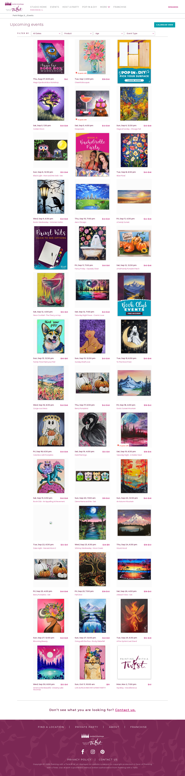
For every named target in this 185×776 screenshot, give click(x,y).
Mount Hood (122, 548)
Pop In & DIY (89, 7)
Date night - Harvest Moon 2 (44, 548)
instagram (93, 751)
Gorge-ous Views (40, 408)
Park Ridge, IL (36, 10)
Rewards (173, 7)
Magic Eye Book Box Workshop (46, 82)
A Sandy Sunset (123, 222)
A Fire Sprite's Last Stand (127, 641)
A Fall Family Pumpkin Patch (128, 269)
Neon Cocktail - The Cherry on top (47, 315)
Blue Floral (121, 176)
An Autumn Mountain (125, 501)
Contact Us (108, 759)
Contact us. (125, 710)
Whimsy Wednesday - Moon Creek (89, 548)
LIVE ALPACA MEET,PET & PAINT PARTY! (90, 688)
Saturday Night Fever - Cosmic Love (89, 315)
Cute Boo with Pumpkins (43, 455)
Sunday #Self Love (82, 362)
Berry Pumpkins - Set (41, 595)
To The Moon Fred (124, 362)
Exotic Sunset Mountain (126, 408)
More (103, 7)
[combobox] (46, 33)
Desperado (79, 129)
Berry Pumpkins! (81, 408)
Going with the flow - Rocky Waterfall (90, 641)
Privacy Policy (79, 759)
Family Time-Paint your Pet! (44, 362)
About (114, 727)
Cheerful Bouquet (82, 82)
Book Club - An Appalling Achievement (49, 501)
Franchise (119, 7)
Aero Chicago (80, 222)
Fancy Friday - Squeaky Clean (87, 269)
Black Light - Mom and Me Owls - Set (48, 176)
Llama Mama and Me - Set (85, 501)
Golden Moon (38, 129)
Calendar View (164, 25)
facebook (82, 751)
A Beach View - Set (124, 595)
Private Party (86, 727)
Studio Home (38, 7)
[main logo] (14, 3)
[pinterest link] (102, 751)
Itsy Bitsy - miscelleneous (127, 688)
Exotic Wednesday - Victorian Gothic (48, 222)
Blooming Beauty (40, 641)
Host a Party (70, 7)
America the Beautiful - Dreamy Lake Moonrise (48, 689)
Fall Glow (78, 595)
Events (54, 7)
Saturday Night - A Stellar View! (129, 455)
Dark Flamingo (81, 455)
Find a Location (51, 727)
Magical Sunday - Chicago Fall (129, 129)
